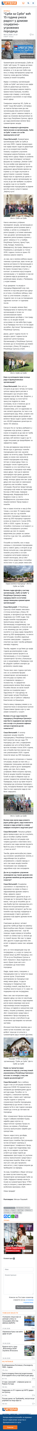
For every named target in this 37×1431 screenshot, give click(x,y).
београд (20, 1210)
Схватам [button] (10, 1427)
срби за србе (16, 1213)
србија (6, 1210)
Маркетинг (14, 1414)
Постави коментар (24, 1307)
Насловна (5, 1414)
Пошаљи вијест (24, 1414)
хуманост (28, 1210)
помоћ (13, 1210)
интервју (7, 1213)
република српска (22, 1208)
